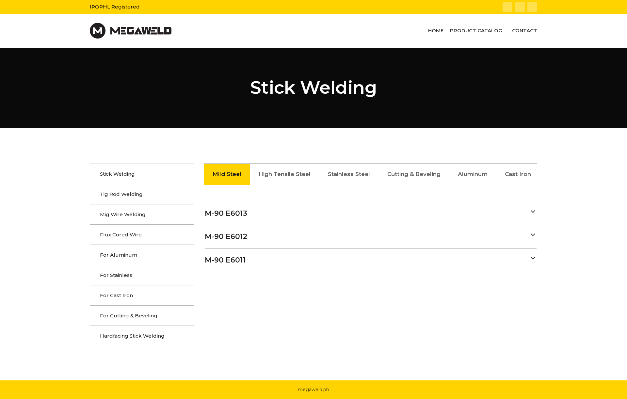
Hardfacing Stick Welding (132, 336)
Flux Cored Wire (121, 234)
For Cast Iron (116, 295)
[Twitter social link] (520, 7)
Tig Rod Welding (121, 194)
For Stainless (116, 275)
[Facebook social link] (507, 7)
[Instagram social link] (532, 7)
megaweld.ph (313, 389)
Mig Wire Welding (123, 214)
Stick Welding (117, 174)
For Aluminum (118, 255)
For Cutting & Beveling (128, 315)
